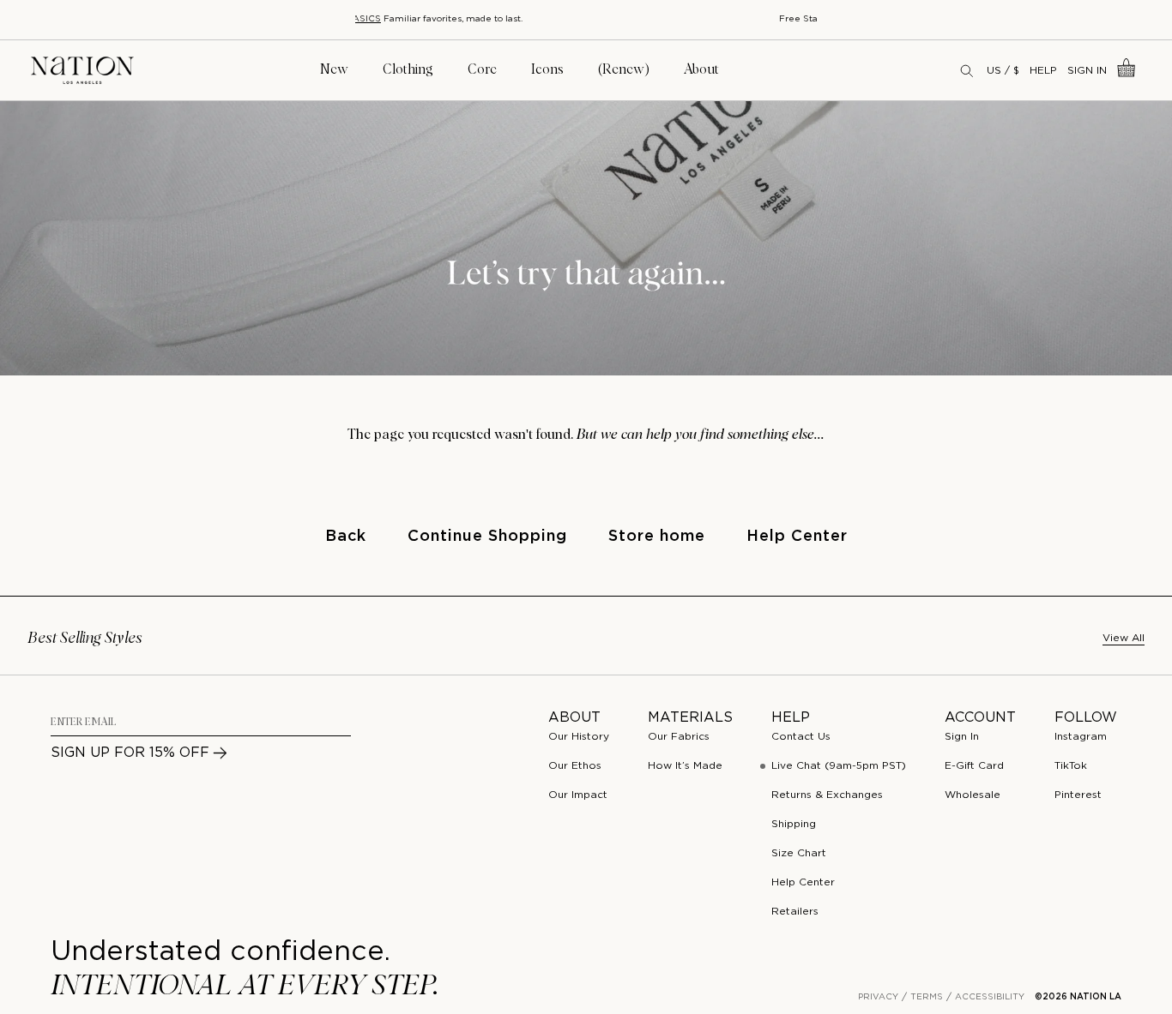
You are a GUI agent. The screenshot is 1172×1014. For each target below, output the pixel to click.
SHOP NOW (680, 19)
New (334, 69)
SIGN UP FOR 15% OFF (130, 753)
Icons (547, 69)
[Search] (967, 70)
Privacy (878, 997)
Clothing (408, 69)
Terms (926, 997)
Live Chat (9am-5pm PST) (838, 766)
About (701, 69)
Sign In (1087, 70)
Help (1043, 70)
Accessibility (989, 997)
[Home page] (82, 71)
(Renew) (623, 69)
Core (482, 69)
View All (1124, 638)
